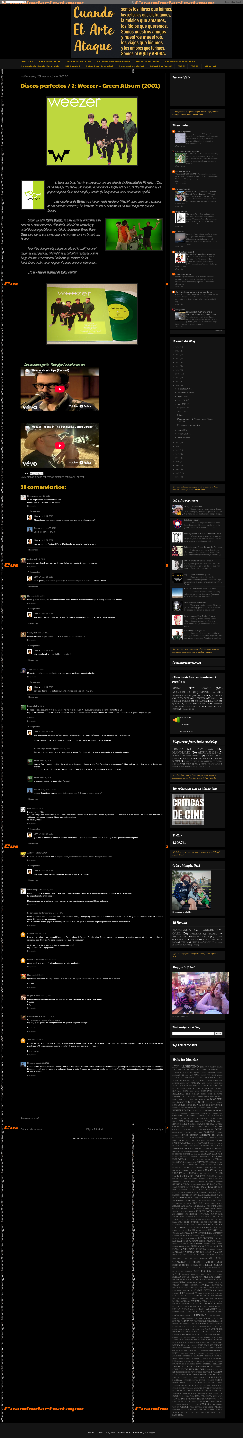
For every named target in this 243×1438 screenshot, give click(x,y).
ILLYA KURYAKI (216, 1198)
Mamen (30, 975)
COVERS (184, 1135)
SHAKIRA (218, 1356)
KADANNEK (191, 766)
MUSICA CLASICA (193, 1279)
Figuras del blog (49, 61)
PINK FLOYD (217, 1318)
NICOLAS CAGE (197, 1287)
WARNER (175, 1407)
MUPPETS (218, 1277)
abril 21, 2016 (45, 996)
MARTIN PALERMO (179, 1255)
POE (180, 1324)
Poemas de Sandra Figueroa (187, 151)
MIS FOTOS (202, 1271)
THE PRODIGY (207, 1391)
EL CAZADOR (185, 1154)
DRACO (180, 764)
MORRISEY (176, 1277)
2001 (202, 1066)
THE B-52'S (215, 1385)
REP (180, 1337)
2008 (178, 469)
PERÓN (175, 1315)
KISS (196, 1225)
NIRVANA (202, 703)
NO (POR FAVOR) (202, 1290)
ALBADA (204, 764)
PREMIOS (195, 1324)
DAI (187, 1140)
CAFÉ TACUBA (205, 1110)
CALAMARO (187, 709)
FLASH (194, 1167)
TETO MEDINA (204, 1385)
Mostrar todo (218, 331)
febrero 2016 (183, 433)
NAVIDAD (205, 1284)
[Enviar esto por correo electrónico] (31, 473)
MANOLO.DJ (181, 752)
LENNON (200, 698)
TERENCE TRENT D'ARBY (183, 1385)
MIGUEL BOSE (191, 1268)
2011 (178, 457)
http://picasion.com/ (180, 1016)
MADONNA (217, 1243)
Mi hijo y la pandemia (193, 506)
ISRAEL (213, 1203)
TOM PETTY (207, 1396)
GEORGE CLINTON (206, 1179)
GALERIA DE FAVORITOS (192, 1176)
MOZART (194, 1277)
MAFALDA (176, 1246)
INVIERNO (187, 1203)
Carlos (30, 559)
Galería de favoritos (78, 61)
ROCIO (175, 942)
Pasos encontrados (183, 274)
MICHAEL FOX (196, 1265)
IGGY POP (203, 1198)
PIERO (196, 1318)
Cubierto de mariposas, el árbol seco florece (193, 291)
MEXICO (185, 1265)
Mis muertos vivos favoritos (188, 425)
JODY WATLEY (203, 1214)
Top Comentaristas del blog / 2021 (198, 574)
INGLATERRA (217, 1201)
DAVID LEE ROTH (216, 1143)
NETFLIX (187, 1288)
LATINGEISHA (201, 1230)
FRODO (177, 748)
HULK (174, 1198)
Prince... (180, 415)
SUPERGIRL (203, 1377)
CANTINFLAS (204, 1116)
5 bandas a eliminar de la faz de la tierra (200, 588)
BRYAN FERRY (217, 1108)
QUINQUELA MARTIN (180, 1329)
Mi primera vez (183, 407)
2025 (178, 350)
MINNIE (188, 945)
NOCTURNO (188, 758)
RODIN (174, 1348)
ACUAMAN (190, 1070)
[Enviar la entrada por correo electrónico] (26, 473)
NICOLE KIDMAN (210, 1288)
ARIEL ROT (184, 1083)
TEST (196, 1385)
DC (173, 1145)
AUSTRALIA (176, 1086)
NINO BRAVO (177, 1290)
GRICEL (208, 929)
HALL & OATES (178, 1192)
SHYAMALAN (199, 1358)
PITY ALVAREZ (195, 1321)
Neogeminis (180, 309)
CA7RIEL (195, 1110)
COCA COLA (187, 1129)
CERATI (189, 1121)
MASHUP (219, 1255)
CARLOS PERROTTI (199, 1118)
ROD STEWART (216, 1345)
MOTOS (185, 1276)
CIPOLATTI (176, 1129)
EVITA (212, 1162)
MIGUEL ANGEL (178, 1268)
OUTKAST (193, 1298)
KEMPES (204, 1222)
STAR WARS (200, 1369)
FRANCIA (200, 1170)
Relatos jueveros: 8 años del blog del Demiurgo (203, 547)
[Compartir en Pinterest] (42, 473)
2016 (178, 385)
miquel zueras (33, 996)
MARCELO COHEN (215, 1249)
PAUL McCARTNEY (208, 1309)
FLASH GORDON (203, 1167)
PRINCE (178, 688)
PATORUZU (194, 1309)
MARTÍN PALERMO (197, 1255)
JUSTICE (182, 1219)
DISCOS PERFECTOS (44, 477)
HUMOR (182, 1197)
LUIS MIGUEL (204, 1241)
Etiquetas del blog (147, 61)
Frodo (29, 706)
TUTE (214, 1399)
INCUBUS (195, 1201)
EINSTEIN (176, 1154)
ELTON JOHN (217, 1154)
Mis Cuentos (72, 66)
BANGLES (183, 1088)
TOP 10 (194, 66)
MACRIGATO (196, 1243)
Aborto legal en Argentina (194, 630)
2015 (178, 442)
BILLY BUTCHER (216, 1096)
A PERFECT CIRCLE (215, 1067)
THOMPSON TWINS (179, 1393)
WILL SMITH (208, 1407)
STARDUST (210, 1369)
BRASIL (218, 1104)
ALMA (186, 761)
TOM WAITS (217, 1396)
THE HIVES (181, 1388)
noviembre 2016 (184, 392)
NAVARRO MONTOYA (189, 1285)
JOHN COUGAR (216, 1214)
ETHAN (181, 766)
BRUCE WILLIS (193, 1108)
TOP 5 (181, 66)
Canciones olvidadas (131, 66)
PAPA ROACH (212, 1301)
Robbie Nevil (194, 1342)
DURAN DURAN (205, 1151)
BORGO (176, 755)
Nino (29, 808)
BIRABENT (198, 1099)
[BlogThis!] (34, 473)
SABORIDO (194, 1350)
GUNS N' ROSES (205, 1189)
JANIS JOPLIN (177, 1211)
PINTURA (185, 1320)
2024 (178, 354)
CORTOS (219, 1132)
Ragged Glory (181, 211)
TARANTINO (200, 1382)
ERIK (174, 766)
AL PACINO (195, 1072)
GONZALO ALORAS (214, 1184)
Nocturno (38, 528)
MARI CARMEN (182, 171)
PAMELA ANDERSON (181, 1301)
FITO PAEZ (183, 698)
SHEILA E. (190, 1358)
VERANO (195, 1404)
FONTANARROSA (216, 1167)
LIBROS (208, 1232)
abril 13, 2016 (44, 496)
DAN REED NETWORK (205, 1140)
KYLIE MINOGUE (194, 1227)
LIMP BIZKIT (218, 1233)
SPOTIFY (189, 1366)
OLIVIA (208, 942)
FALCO (197, 1165)
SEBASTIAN (198, 1356)
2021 (178, 366)
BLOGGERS (216, 1099)
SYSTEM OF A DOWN (206, 1380)
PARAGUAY (176, 1304)
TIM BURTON (202, 1393)
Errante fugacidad (183, 131)
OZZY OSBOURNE (206, 1298)
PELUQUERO (212, 1312)
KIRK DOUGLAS (188, 1225)
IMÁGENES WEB (181, 1200)
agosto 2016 (183, 396)
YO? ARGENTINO (187, 1412)
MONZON (219, 1274)
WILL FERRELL (196, 1407)
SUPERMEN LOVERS (191, 1380)
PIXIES (204, 1320)
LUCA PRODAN (192, 1241)
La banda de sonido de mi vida (40, 66)
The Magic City (192, 214)
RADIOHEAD (199, 1329)
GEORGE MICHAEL (205, 1181)
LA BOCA (207, 1227)
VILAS (212, 1404)
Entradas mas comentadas (113, 61)
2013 (178, 450)
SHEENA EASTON (178, 1358)
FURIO (210, 1173)
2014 (178, 446)
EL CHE (194, 1154)
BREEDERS (176, 1108)
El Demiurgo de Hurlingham (46, 749)
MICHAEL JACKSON (181, 701)
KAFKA (214, 1219)
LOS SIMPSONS (205, 1238)
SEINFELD (209, 1356)
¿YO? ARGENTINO (185, 1066)
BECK (185, 1091)
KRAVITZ (210, 706)
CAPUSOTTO (216, 1115)
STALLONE (177, 1369)
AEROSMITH (176, 1072)
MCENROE (189, 1258)
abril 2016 (182, 404)
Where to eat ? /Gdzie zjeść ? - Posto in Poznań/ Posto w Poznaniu (201, 192)
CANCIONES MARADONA (212, 1113)
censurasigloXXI (34, 890)
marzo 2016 (183, 430)
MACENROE (184, 1244)
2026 (178, 347)
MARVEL (210, 1254)
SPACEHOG (191, 1364)
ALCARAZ (176, 1075)
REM (214, 1334)
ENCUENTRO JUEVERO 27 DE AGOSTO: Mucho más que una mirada (201, 313)
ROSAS (214, 1348)
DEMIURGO (204, 748)
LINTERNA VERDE (181, 1235)
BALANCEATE (192, 153)
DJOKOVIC (176, 1151)
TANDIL (183, 1383)
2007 (178, 473)
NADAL (214, 698)
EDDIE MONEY (216, 1151)
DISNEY (218, 1148)
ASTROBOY (195, 1083)
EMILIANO (218, 942)
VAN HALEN (216, 1401)
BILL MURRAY (190, 1096)
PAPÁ (207, 936)
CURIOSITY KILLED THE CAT (210, 1138)
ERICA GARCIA (204, 1159)
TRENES (200, 1398)
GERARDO (178, 945)
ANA (205, 939)
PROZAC (196, 761)
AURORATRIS (215, 764)
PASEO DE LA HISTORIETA (202, 1306)
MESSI (189, 703)
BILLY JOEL (188, 1099)
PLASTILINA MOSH (215, 1321)
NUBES (182, 1293)
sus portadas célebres (64, 205)
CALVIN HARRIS (179, 1113)
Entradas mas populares (180, 61)
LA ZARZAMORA (34, 1016)
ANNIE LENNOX (205, 1080)
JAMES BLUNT (190, 1208)
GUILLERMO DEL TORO (188, 1190)
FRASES (209, 1170)
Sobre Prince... (183, 411)
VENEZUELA (187, 1404)
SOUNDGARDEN (179, 1364)
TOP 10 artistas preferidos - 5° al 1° (198, 560)
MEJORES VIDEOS (203, 1262)
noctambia (179, 231)
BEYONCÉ (218, 1094)
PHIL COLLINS (178, 1318)
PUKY (196, 945)
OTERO (195, 936)
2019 (178, 373)
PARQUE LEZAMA (213, 1303)
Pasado (178, 276)
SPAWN (199, 1364)
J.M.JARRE (176, 1206)
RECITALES (199, 1331)
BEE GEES (194, 1091)
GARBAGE (218, 1176)
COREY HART (197, 1132)
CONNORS (187, 1132)
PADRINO (185, 942)
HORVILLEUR (186, 1195)
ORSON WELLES (188, 1296)
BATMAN (214, 701)
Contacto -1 (180, 294)
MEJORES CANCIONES (65, 477)
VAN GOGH (203, 1401)
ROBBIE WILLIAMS (207, 1342)
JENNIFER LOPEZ (204, 1211)
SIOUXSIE (187, 1361)
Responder (31, 506)
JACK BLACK (186, 1206)
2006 (178, 477)
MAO (211, 1246)
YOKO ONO (199, 1412)
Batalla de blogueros (192, 519)
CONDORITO (177, 1132)
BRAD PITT (210, 1105)
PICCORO (189, 1318)
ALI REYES (195, 1075)
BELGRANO (218, 1091)
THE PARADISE (217, 1388)
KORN (200, 1225)
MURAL (175, 1279)
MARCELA (181, 939)
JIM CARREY (217, 1211)
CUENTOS (193, 1137)
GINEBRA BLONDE (180, 1184)
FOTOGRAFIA (190, 1170)
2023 (178, 358)
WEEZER (81, 477)
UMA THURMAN (179, 1401)
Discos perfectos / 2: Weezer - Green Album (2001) (194, 420)
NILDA (209, 755)
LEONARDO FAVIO (188, 1232)
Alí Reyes (31, 853)
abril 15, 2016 (64, 749)
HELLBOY (203, 1192)
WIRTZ (183, 1410)
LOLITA (209, 1236)
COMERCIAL (208, 1129)
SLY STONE (207, 1361)
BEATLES (176, 1091)
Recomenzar (32, 496)
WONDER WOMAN (206, 1409)
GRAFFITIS (188, 1186)
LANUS (191, 1230)
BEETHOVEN (206, 1091)
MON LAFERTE (207, 1274)
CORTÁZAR (200, 701)
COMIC (218, 1129)
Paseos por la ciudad (99, 66)
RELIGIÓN (207, 1334)
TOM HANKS (184, 1396)
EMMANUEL (204, 1157)
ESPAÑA (218, 1159)
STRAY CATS (177, 1377)
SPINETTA (207, 692)
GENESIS (193, 1179)
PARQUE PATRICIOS (180, 1306)
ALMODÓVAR (210, 1077)
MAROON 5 (209, 1252)
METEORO (176, 1265)
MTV (201, 1277)
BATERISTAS (194, 1088)
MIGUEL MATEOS (204, 1268)
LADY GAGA (217, 1227)
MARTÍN (218, 936)
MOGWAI (185, 1274)
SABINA (187, 1350)
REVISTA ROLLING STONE (207, 1337)
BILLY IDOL (177, 1099)
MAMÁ (213, 933)
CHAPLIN (202, 695)
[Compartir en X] (36, 473)
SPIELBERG (217, 1364)
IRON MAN (204, 1203)
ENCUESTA (217, 1156)
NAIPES (195, 1282)
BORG (174, 1105)
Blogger (152, 1432)
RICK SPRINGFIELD (187, 1340)
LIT (191, 1236)
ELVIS (174, 1156)
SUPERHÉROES (215, 1377)
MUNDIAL (208, 1276)
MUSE (182, 1279)
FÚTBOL (217, 1173)
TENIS (219, 1382)
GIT (204, 1184)
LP (184, 1241)
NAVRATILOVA (217, 1285)
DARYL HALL (193, 1143)
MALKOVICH (186, 1246)
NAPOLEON (203, 1282)
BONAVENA (218, 1102)
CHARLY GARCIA (187, 1123)
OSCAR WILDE (202, 1296)
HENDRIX (212, 1192)
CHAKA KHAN (199, 1121)
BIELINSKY (177, 1096)
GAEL (176, 933)
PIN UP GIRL (205, 1318)
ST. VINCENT (216, 1367)
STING (189, 1374)
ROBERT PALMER (190, 1345)
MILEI (214, 1268)
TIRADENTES (213, 1393)
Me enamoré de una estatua (195, 602)
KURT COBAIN (179, 1227)
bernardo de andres (35, 959)
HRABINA (207, 1195)
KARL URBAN (177, 1222)
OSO (196, 764)
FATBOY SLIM (206, 1165)
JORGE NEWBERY (186, 1217)
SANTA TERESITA (197, 1353)
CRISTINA (194, 1135)
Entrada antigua (155, 1129)
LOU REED (177, 1240)
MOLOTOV (195, 1274)
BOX (203, 1105)
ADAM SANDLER (202, 1069)
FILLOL (175, 1167)
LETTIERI (201, 1233)
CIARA (214, 1127)
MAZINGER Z (177, 1258)
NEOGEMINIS (193, 755)
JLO (36, 516)
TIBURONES (191, 1393)
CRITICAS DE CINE (211, 1134)
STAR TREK (188, 1369)
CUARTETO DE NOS (180, 1138)
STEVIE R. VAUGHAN (212, 1372)
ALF (182, 1075)
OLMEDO (175, 1296)
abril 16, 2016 (45, 761)
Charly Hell (32, 633)
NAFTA (189, 1282)
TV (217, 1398)
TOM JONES (195, 1396)
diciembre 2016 (184, 388)
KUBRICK (217, 695)
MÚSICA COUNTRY (209, 1280)
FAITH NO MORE (187, 1165)
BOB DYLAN (182, 1102)
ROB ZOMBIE (184, 1342)
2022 (178, 362)
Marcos (30, 596)
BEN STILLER (192, 1094)
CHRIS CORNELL (204, 1126)
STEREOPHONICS (183, 1372)
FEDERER (218, 1164)
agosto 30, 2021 (49, 528)
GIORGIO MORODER (195, 1184)
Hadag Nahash (217, 1190)
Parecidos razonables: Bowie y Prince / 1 (200, 616)
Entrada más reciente (31, 1129)
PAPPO (220, 1301)
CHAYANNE (200, 1124)
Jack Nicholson (199, 1205)
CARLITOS (195, 933)
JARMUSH (191, 1211)
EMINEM (194, 1157)
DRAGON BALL (192, 1151)
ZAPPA (220, 1412)
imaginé (189, 234)
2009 (178, 465)
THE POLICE (177, 1391)
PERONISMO (185, 1315)
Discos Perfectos (161, 66)
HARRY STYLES (192, 1192)
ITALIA (219, 1203)
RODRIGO (181, 1348)
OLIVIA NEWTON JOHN (213, 1293)
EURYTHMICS (202, 1162)
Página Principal (94, 1129)
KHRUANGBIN (213, 1222)
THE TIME (218, 1391)
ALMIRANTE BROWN (193, 1078)
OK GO (194, 1293)
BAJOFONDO (197, 1086)
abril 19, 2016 (39, 975)
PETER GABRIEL (216, 1315)
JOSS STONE (199, 1217)
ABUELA (194, 939)
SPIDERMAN (207, 1364)
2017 (178, 381)
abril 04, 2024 (47, 540)
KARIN (188, 764)
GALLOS (210, 1176)
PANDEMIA (196, 1301)
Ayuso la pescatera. (193, 133)
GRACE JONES (177, 1187)
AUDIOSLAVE (207, 1083)
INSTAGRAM (177, 1203)
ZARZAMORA (203, 758)
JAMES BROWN (203, 1208)
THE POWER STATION (192, 1391)
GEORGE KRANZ (189, 1181)
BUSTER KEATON (181, 695)
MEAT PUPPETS (200, 1258)
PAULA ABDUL (186, 1312)
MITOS (176, 1273)
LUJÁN (212, 1241)
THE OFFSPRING (205, 1388)
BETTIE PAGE (206, 1094)
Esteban (30, 934)
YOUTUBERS (210, 1412)
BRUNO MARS (205, 1107)
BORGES (181, 1104)
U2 (221, 1399)
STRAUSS (219, 1375)
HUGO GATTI (216, 1195)
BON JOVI (209, 1102)
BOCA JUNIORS (196, 1101)
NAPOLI (211, 1282)
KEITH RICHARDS (191, 1222)
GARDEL (176, 1179)
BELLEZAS (178, 1093)
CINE (220, 1126)
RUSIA (181, 1350)
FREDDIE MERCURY (192, 706)
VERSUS (204, 1404)
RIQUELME (212, 1340)
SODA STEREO (217, 1361)
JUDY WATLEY (210, 1217)
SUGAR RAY (188, 1377)
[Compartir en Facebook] (39, 473)
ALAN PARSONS (208, 1072)
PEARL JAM (197, 1312)
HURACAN (193, 1197)
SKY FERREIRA (196, 1361)
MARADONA (181, 692)
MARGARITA (181, 929)
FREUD (185, 1173)
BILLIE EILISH (203, 1096)
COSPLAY (175, 1135)
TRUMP (208, 1399)
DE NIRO (179, 1146)
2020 (178, 370)
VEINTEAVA (203, 766)
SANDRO (184, 1353)
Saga (29, 669)
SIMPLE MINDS (210, 1358)
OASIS (188, 1293)
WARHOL (219, 1404)
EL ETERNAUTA (204, 1154)
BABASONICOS (187, 1086)
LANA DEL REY (179, 1230)
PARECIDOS (198, 1304)
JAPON (185, 1211)
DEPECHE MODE (200, 1146)
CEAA (182, 1121)
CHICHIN (215, 939)
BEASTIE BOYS (216, 1088)
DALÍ (193, 1140)
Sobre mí (27, 61)
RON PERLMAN (205, 1348)
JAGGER (180, 1209)
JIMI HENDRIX (191, 1214)
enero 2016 (182, 437)
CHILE (193, 1126)
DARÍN (185, 1143)
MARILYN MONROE (195, 1252)
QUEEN (175, 703)
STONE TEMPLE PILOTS (204, 1374)
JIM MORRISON (178, 1214)
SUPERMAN (177, 1380)
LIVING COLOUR (199, 1236)
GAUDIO (184, 1179)
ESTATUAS (178, 1161)
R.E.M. (192, 1329)
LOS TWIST (218, 1238)
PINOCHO (176, 1321)
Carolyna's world (182, 189)
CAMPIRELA (207, 761)
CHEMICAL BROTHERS (214, 1124)
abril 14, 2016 (47, 516)
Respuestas (35, 511)
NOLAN (175, 1293)
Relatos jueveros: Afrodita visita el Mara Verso (202, 533)
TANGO (190, 1382)
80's (206, 1067)
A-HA (174, 1069)
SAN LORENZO (212, 1350)
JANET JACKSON (216, 1209)
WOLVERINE (192, 1409)
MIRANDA (189, 1271)
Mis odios (210, 66)
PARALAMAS (187, 1304)
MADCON (207, 1244)
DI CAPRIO (210, 1146)
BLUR (174, 1102)
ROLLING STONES (192, 1348)
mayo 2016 (182, 400)
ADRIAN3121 (207, 752)
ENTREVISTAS (179, 1159)
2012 (178, 454)
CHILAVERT (185, 1127)
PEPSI (220, 1312)
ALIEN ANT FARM (208, 1075)
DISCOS (30, 477)
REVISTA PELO (189, 1337)
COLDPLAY (198, 1129)
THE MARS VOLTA (192, 1388)
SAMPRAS (202, 1350)
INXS (195, 1203)
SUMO (196, 1377)
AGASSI (186, 1072)
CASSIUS (211, 1118)
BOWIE (206, 688)
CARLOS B (186, 1118)
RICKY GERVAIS (201, 1340)
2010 (178, 461)
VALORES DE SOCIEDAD (186, 174)
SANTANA (209, 1353)
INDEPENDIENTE (205, 1201)
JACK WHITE (211, 1206)
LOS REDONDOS (190, 1238)
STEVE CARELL (196, 1372)
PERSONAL (200, 1315)
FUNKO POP (201, 1173)
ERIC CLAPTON (192, 1159)
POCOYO (175, 1324)
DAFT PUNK (178, 1140)
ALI (186, 1075)
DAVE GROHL (203, 1143)
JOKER (175, 1216)
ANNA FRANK (192, 1080)
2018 (178, 377)
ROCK (206, 1345)
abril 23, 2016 (37, 1040)
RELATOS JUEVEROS (192, 1334)
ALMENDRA (197, 942)
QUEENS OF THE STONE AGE (211, 1326)
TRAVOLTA (192, 1399)
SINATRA (179, 1361)
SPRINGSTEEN (202, 1366)
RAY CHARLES (187, 1332)
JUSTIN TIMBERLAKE (193, 1219)
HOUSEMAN (198, 1195)
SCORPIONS (187, 1356)
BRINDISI (184, 1108)
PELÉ (205, 1312)
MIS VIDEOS (217, 1271)
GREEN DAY (199, 1187)
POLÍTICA (187, 1324)
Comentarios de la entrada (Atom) (98, 1138)
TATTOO (211, 1382)
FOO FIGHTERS (178, 1170)
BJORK (206, 1099)
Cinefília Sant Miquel (184, 251)
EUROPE (193, 1162)
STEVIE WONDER (179, 1374)
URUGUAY (192, 1401)
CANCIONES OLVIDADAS (184, 1115)
